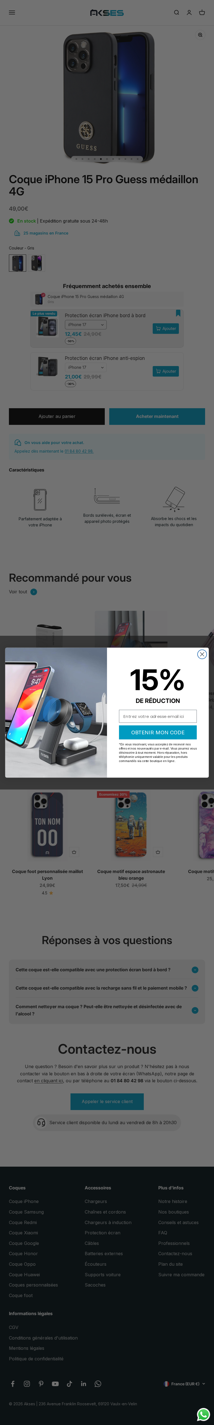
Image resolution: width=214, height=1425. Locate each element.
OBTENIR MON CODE (158, 732)
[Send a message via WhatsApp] (203, 1414)
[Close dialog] (202, 654)
